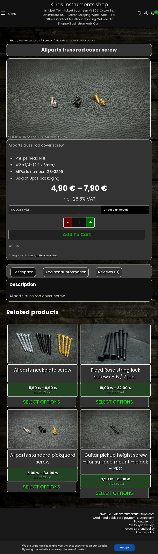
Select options (41, 402)
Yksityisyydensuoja (142, 525)
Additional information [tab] (65, 272)
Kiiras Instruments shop (79, 4)
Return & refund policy (139, 529)
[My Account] (145, 13)
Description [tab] (23, 272)
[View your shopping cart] (152, 13)
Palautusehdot (144, 521)
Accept (124, 547)
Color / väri (21, 209)
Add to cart (77, 234)
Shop (12, 40)
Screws (48, 40)
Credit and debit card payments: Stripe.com (124, 518)
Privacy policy (145, 532)
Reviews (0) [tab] (109, 272)
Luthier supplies (29, 40)
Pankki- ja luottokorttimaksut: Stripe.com (126, 514)
